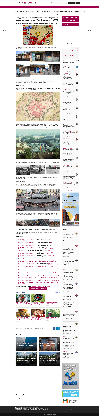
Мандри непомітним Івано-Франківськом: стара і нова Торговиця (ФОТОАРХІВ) (35, 266)
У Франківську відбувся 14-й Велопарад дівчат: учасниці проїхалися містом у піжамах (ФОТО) (55, 11)
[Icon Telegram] (77, 3)
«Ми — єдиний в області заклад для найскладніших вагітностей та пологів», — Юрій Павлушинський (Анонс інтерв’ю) (68, 287)
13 (67, 53)
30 (75, 58)
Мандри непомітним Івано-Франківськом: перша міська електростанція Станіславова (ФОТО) (38, 280)
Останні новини (68, 63)
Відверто (65, 311)
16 (75, 53)
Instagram (38, 286)
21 (70, 55)
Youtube (43, 286)
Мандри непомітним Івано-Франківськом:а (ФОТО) (35, 263)
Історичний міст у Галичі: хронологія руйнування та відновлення (68, 263)
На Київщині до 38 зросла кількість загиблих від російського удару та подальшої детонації (68, 151)
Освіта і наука (65, 107)
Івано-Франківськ (66, 138)
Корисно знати (65, 66)
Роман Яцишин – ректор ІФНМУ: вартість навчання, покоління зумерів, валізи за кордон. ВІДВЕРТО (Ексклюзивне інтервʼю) (69, 315)
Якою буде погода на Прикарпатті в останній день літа (25, 345)
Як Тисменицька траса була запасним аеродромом (68, 355)
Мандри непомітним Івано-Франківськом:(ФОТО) (35, 242)
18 (62, 55)
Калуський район (66, 165)
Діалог (65, 229)
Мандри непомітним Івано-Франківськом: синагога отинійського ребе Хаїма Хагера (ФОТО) (38, 264)
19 (65, 55)
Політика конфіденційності (76, 408)
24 (77, 55)
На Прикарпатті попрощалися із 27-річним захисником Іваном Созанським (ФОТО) (49, 345)
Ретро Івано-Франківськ (23, 14)
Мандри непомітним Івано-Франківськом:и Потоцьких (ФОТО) (36, 248)
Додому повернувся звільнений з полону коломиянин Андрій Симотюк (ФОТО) (67, 101)
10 (77, 50)
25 (62, 58)
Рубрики (30, 6)
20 (67, 55)
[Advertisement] (32, 380)
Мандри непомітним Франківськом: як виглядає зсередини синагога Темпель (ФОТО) (37, 272)
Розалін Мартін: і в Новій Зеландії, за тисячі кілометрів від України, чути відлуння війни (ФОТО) (68, 237)
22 (72, 55)
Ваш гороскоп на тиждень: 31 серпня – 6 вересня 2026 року (69, 118)
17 (77, 53)
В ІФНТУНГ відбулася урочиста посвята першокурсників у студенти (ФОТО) (69, 110)
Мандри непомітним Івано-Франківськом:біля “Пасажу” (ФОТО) (37, 252)
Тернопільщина (48, 6)
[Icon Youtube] (79, 3)
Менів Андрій (29, 328)
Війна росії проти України (67, 148)
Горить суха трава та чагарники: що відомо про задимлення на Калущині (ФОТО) (68, 168)
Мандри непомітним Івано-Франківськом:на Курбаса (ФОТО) (36, 255)
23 (75, 55)
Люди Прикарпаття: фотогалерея (66, 90)
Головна (18, 6)
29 (72, 58)
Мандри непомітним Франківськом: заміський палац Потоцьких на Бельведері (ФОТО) (37, 261)
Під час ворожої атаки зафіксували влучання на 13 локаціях (69, 184)
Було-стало (65, 259)
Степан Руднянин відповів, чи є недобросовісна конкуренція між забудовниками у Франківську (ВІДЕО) (68, 142)
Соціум (64, 82)
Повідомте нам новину (71, 17)
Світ (64, 232)
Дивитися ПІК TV (71, 24)
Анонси (64, 282)
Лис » (77, 60)
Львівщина (56, 6)
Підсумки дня (71, 20)
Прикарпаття (38, 6)
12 (65, 53)
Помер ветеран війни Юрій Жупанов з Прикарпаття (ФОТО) (69, 134)
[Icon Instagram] (71, 3)
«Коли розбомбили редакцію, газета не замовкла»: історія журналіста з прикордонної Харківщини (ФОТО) (69, 328)
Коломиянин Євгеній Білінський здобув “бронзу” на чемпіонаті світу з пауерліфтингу (69, 160)
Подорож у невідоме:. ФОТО (34, 250)
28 (70, 58)
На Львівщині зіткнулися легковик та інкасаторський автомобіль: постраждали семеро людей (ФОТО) (69, 176)
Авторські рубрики (66, 6)
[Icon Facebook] (69, 3)
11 (62, 53)
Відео (64, 294)
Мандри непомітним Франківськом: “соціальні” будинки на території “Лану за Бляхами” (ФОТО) (39, 279)
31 (77, 58)
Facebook (34, 286)
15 (72, 53)
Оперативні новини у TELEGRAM (38, 288)
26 (65, 58)
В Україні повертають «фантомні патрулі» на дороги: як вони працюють (26, 360)
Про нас (72, 409)
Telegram (48, 286)
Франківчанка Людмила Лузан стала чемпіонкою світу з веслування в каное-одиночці (69, 126)
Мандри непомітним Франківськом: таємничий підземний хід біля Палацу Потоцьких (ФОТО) (38, 275)
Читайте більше (70, 190)
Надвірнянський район (67, 73)
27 (67, 58)
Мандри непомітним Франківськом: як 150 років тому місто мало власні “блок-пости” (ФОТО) (38, 277)
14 (70, 53)
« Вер (63, 60)
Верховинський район (67, 131)
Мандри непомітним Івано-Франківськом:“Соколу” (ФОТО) (35, 253)
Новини (24, 6)
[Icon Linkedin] (74, 3)
